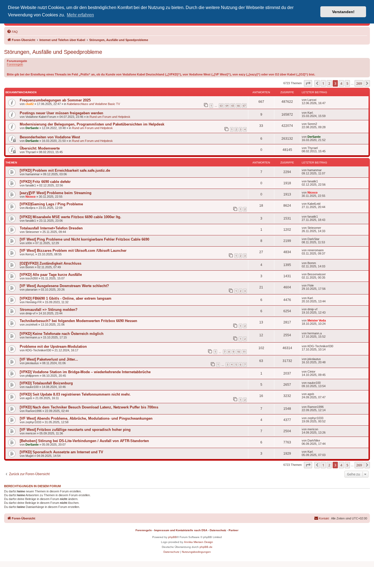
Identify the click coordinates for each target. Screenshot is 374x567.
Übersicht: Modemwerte (40, 148)
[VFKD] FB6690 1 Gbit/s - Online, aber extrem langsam (65, 298)
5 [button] (347, 83)
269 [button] (359, 83)
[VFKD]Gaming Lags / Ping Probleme (51, 204)
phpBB (172, 537)
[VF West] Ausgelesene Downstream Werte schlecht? (64, 286)
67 (244, 105)
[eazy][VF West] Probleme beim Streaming (55, 193)
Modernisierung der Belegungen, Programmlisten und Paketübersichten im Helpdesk (92, 124)
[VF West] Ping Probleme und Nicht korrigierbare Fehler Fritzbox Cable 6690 (84, 239)
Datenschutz (218, 530)
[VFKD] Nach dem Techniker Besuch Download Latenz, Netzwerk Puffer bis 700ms (89, 407)
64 (227, 105)
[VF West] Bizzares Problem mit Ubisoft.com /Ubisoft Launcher (73, 251)
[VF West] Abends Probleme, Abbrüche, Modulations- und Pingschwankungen (86, 418)
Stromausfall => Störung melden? (48, 310)
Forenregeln (15, 64)
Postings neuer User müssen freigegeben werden (61, 113)
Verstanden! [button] (343, 12)
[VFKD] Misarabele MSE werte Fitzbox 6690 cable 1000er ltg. (70, 217)
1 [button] (323, 83)
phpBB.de (206, 546)
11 (244, 351)
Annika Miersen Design (198, 541)
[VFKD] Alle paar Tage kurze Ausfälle (51, 275)
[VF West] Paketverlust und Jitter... (49, 359)
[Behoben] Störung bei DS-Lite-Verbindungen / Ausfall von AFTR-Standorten (84, 441)
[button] (308, 83)
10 (238, 351)
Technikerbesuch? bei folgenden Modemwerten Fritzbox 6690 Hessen (78, 321)
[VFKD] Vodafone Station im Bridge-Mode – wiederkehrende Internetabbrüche (85, 372)
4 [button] (341, 83)
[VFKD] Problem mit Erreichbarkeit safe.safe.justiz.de (65, 170)
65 (232, 105)
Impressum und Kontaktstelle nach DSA (180, 530)
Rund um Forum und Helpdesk (110, 116)
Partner (233, 530)
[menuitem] (12, 31)
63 (221, 105)
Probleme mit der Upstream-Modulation (53, 346)
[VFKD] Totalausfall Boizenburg (46, 383)
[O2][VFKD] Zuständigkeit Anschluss (50, 263)
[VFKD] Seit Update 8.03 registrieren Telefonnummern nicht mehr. (75, 394)
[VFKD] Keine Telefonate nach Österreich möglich (61, 334)
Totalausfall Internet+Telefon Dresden (51, 228)
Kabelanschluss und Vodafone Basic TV (93, 104)
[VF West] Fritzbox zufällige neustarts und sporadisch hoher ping (75, 430)
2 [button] (329, 83)
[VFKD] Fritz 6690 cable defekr (45, 182)
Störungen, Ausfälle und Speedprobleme (53, 52)
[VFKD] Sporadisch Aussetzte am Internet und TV (61, 452)
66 (238, 105)
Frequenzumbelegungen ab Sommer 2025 (55, 100)
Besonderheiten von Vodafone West (50, 137)
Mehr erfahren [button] (80, 15)
